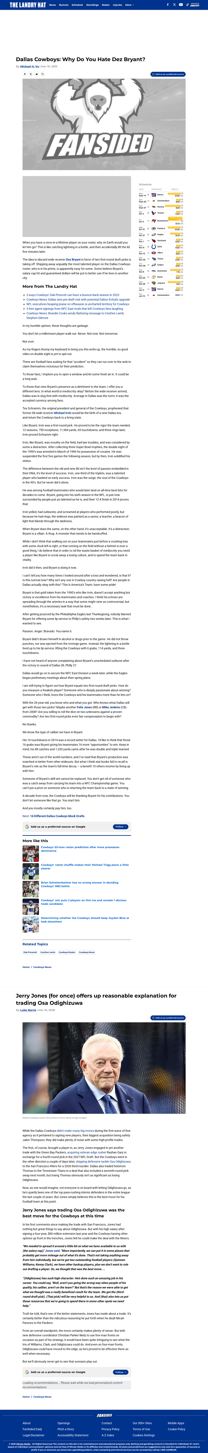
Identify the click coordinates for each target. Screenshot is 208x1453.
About (27, 1423)
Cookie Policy (176, 1429)
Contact (107, 1423)
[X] (174, 4)
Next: (54, 816)
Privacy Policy (111, 1429)
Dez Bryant (73, 259)
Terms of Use (141, 1429)
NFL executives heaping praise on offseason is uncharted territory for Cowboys (77, 304)
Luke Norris (28, 1010)
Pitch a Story (66, 1429)
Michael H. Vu (29, 66)
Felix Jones (84, 707)
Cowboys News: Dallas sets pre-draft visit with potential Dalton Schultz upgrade (78, 299)
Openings (64, 1423)
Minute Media (23, 1444)
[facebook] (168, 4)
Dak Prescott (30, 952)
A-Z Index (108, 1435)
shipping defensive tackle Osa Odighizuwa (103, 1161)
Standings (92, 4)
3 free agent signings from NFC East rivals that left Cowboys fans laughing (74, 308)
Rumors (63, 4)
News (52, 4)
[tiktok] (187, 4)
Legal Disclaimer (33, 1435)
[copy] (42, 74)
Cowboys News (87, 952)
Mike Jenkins (111, 707)
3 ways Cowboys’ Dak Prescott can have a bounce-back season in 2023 (72, 295)
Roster (106, 4)
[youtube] (181, 4)
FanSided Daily (32, 1429)
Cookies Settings (144, 1435)
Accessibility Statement (73, 1435)
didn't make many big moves (75, 1130)
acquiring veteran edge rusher (86, 1152)
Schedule (77, 4)
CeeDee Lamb (47, 952)
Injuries (117, 4)
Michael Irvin (62, 413)
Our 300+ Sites (142, 1423)
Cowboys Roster (67, 952)
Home (26, 967)
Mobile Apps (176, 1423)
